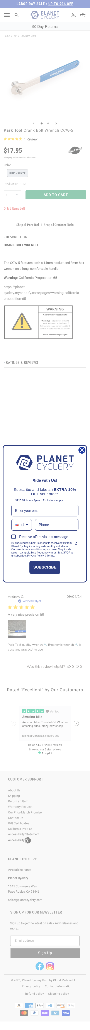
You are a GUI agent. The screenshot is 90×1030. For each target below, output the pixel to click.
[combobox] (21, 525)
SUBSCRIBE (44, 567)
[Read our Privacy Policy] (75, 543)
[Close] (82, 450)
